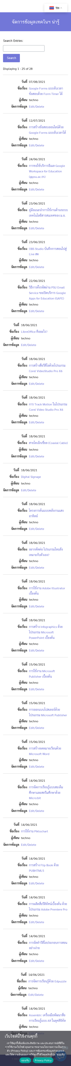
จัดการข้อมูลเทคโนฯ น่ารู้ (35, 21)
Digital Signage (31, 477)
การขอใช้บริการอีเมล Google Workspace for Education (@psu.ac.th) (47, 171)
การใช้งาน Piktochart (34, 831)
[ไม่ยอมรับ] (65, 1048)
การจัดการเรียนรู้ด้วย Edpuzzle (47, 981)
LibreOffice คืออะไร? (34, 332)
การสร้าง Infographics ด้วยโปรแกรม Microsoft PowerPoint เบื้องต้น (46, 632)
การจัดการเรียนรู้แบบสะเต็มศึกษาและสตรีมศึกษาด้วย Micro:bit (46, 792)
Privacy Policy (43, 1060)
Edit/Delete (36, 106)
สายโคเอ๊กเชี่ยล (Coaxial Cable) (48, 443)
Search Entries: (13, 41)
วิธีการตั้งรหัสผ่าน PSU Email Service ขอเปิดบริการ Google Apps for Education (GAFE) (47, 292)
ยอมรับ (25, 1060)
